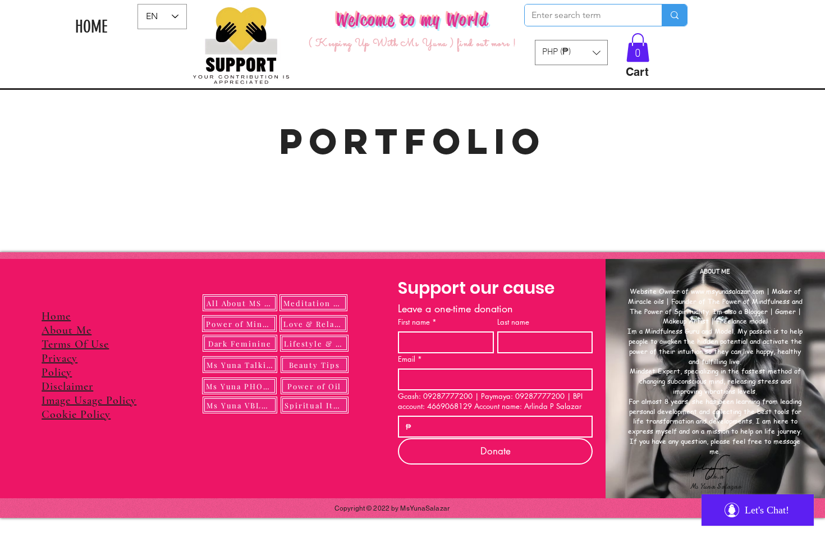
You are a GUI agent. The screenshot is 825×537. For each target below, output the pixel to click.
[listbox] (571, 52)
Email (410, 359)
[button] (638, 47)
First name (417, 322)
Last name (513, 322)
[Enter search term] (674, 15)
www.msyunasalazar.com (727, 291)
